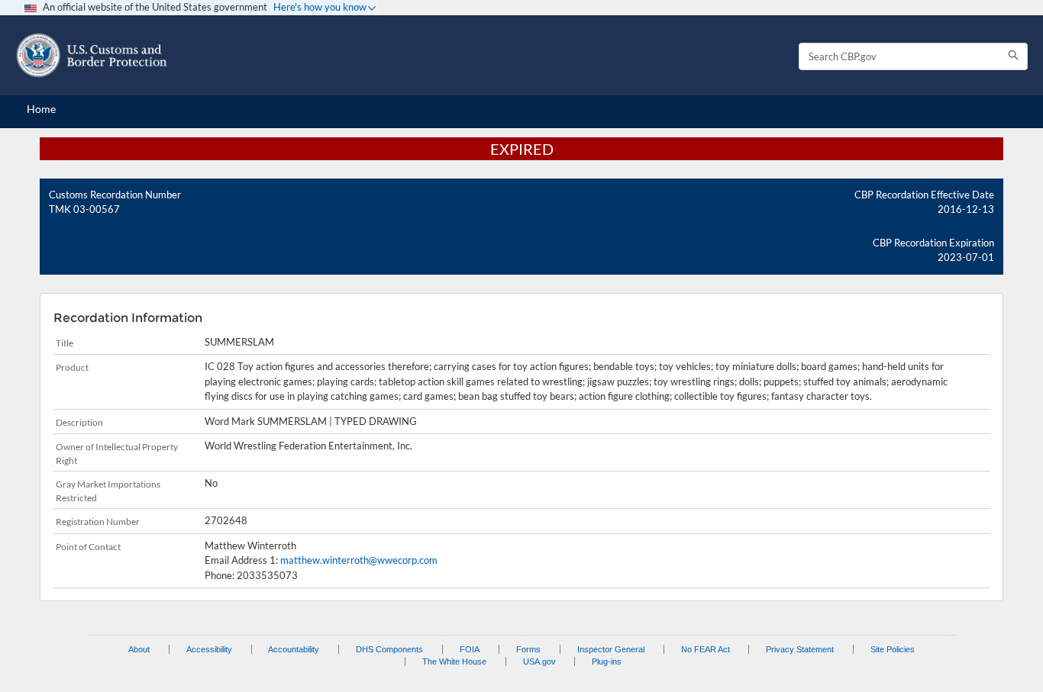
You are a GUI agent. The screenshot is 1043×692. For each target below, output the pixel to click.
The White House (454, 661)
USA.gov (539, 661)
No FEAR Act (705, 649)
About (139, 649)
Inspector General (610, 649)
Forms (528, 649)
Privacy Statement (800, 649)
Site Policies (892, 649)
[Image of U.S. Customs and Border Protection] (91, 55)
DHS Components (389, 649)
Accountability (293, 649)
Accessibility (209, 649)
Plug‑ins (607, 661)
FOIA (470, 649)
